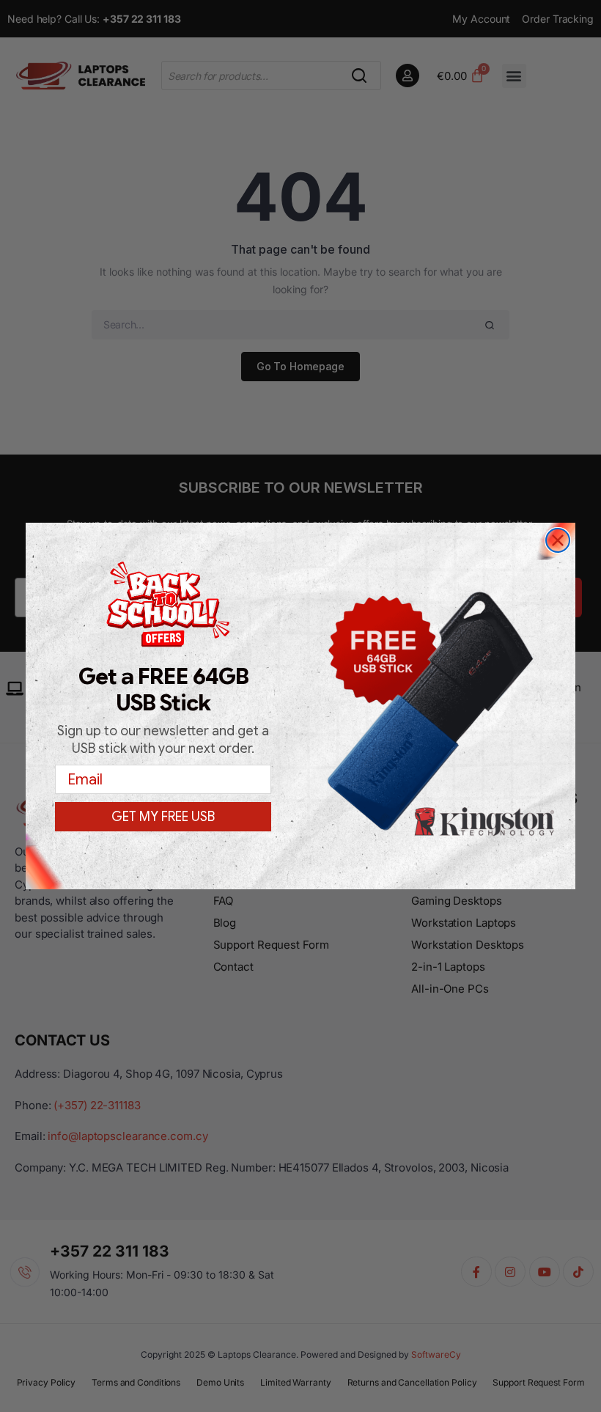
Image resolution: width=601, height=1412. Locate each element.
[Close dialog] (557, 540)
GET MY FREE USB (163, 817)
